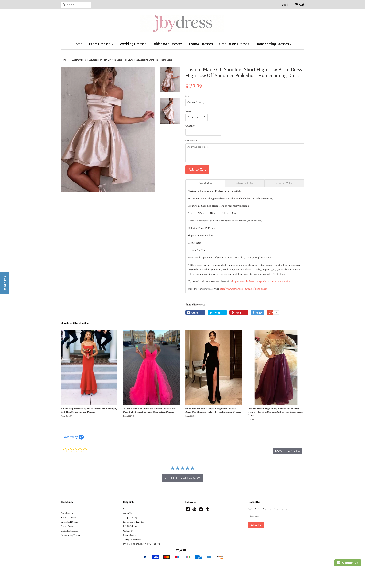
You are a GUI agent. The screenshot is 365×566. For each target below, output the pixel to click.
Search (126, 508)
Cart (301, 4)
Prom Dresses (100, 44)
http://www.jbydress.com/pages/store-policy (243, 289)
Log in (285, 4)
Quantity (189, 125)
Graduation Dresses (234, 44)
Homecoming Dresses (273, 44)
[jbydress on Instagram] (201, 510)
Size (187, 96)
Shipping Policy (130, 517)
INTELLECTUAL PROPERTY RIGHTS (141, 544)
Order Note (191, 140)
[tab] (205, 183)
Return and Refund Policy (134, 522)
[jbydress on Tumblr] (208, 510)
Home (78, 44)
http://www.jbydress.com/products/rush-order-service (261, 281)
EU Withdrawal (130, 526)
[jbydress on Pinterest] (194, 510)
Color (188, 111)
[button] (287, 451)
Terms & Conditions (132, 539)
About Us (127, 513)
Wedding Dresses (133, 44)
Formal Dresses (201, 44)
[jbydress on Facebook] (187, 510)
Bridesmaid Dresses (167, 44)
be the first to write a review (182, 477)
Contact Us (128, 530)
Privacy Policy (129, 535)
